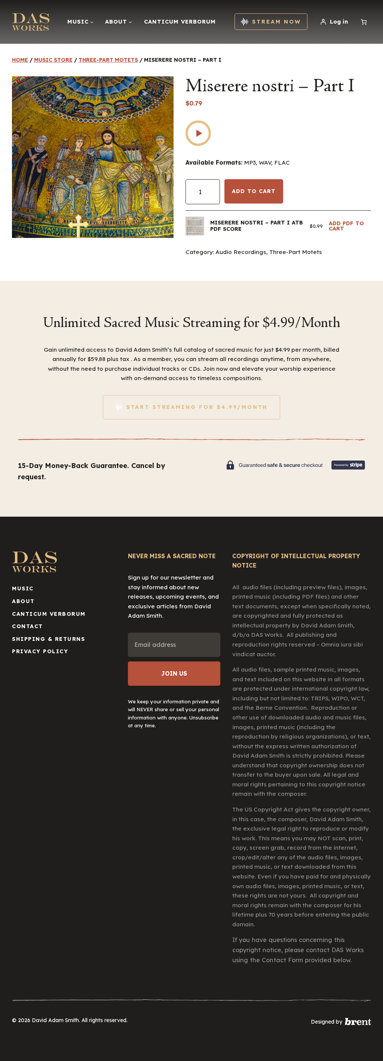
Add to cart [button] (350, 226)
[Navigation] (92, 22)
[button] (198, 133)
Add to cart (254, 191)
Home (20, 59)
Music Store (53, 59)
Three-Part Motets (108, 59)
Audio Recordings (240, 252)
